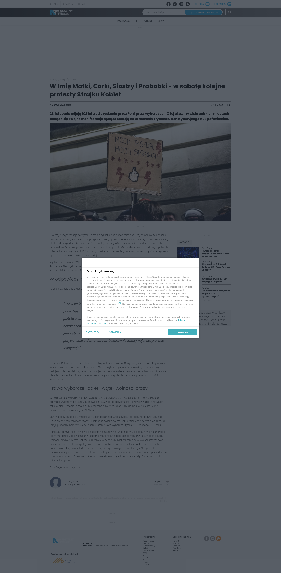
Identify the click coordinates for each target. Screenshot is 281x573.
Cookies (104, 323)
